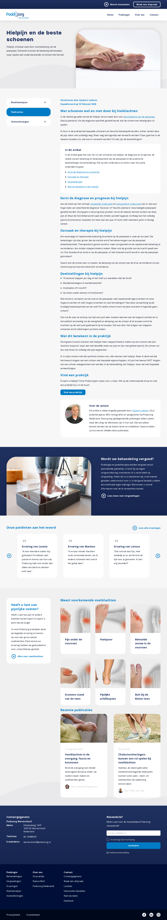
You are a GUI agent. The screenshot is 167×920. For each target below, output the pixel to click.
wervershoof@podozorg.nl (37, 842)
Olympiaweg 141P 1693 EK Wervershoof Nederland (34, 828)
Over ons (140, 14)
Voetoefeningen (20, 121)
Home (110, 14)
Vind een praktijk (73, 392)
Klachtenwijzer (19, 102)
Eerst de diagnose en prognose (83, 172)
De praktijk (38, 876)
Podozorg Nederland (43, 886)
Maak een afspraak (146, 4)
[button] (47, 102)
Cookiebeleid (33, 914)
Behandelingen (14, 876)
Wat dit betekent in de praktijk (83, 186)
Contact (154, 14)
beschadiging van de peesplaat (139, 116)
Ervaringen (12, 886)
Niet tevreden (71, 895)
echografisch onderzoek (128, 203)
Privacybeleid (13, 914)
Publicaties (17, 112)
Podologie (124, 14)
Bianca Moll (39, 881)
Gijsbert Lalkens (140, 410)
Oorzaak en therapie (78, 176)
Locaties (68, 886)
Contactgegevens (73, 876)
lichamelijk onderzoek (101, 203)
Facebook (69, 900)
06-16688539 (30, 836)
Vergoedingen (14, 881)
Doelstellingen (75, 181)
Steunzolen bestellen (74, 891)
